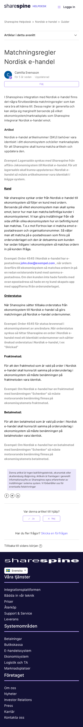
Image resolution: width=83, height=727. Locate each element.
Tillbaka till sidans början (21, 546)
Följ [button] (41, 84)
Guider (65, 21)
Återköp (10, 607)
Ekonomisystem (16, 656)
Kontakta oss (14, 717)
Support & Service (18, 613)
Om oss (10, 688)
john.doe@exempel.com (38, 263)
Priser (8, 601)
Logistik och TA (16, 662)
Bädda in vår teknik (19, 595)
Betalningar (13, 639)
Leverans (11, 619)
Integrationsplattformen (22, 590)
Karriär (9, 712)
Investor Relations (18, 700)
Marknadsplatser (17, 668)
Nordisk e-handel (46, 21)
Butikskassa (13, 645)
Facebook (6, 495)
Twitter (12, 495)
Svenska (16, 570)
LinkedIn (17, 495)
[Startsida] (25, 8)
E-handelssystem (17, 651)
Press (8, 706)
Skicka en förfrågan (54, 533)
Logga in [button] (69, 7)
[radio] (31, 519)
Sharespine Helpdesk (17, 21)
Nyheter (10, 694)
